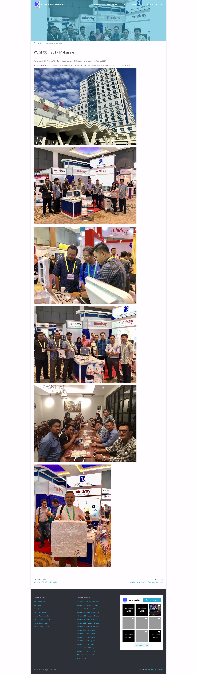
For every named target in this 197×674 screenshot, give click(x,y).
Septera (150, 670)
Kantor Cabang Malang (42, 619)
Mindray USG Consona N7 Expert (88, 619)
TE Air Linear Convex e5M (86, 655)
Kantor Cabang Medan (42, 626)
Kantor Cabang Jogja (41, 623)
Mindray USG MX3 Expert (86, 637)
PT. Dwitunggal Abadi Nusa (53, 4)
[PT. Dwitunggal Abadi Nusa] (37, 4)
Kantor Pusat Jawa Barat (42, 616)
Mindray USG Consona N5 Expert (88, 626)
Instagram (37, 605)
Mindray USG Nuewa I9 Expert (87, 605)
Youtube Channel (40, 612)
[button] (129, 610)
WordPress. (159, 670)
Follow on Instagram (152, 600)
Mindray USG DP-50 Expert (86, 648)
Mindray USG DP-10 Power (86, 651)
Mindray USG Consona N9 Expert (88, 612)
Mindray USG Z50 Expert (85, 644)
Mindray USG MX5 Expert (86, 634)
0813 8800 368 (39, 602)
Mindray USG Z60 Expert (85, 641)
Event (40, 43)
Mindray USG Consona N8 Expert (88, 616)
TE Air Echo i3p (82, 658)
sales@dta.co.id (39, 609)
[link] (161, 4)
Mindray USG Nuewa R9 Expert (88, 602)
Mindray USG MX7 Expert (86, 630)
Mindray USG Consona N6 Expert (88, 623)
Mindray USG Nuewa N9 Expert (88, 609)
